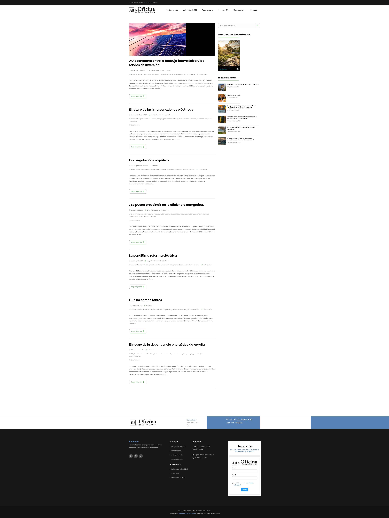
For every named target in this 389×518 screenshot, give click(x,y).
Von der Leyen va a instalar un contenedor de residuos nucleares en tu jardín (242, 117)
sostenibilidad (151, 216)
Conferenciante (239, 10)
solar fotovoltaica (189, 74)
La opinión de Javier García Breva (160, 70)
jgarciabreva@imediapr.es (205, 455)
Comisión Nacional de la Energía (145, 354)
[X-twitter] (131, 456)
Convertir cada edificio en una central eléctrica (243, 84)
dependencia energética (178, 354)
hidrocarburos (206, 354)
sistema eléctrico (135, 356)
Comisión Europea (137, 119)
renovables (133, 121)
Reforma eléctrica (188, 170)
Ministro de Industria (175, 170)
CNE (132, 354)
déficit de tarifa (155, 265)
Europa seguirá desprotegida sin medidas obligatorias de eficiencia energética (241, 107)
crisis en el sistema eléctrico (140, 265)
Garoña (168, 309)
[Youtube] (141, 456)
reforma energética (184, 309)
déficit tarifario (135, 170)
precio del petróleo (180, 265)
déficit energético (159, 214)
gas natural (197, 354)
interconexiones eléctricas (187, 119)
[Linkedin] (136, 456)
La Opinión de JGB (190, 10)
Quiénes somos (172, 10)
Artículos (155, 166)
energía (159, 119)
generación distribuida (170, 119)
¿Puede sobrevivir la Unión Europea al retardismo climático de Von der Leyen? (240, 139)
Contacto (254, 10)
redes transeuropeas (204, 119)
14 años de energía (233, 95)
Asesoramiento (208, 10)
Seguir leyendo (136, 96)
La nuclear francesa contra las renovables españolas (241, 128)
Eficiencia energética (161, 74)
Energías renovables (176, 74)
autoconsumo (135, 74)
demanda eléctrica (147, 74)
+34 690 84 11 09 (201, 458)
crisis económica (136, 309)
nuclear (174, 309)
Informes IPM (224, 10)
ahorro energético (137, 214)
